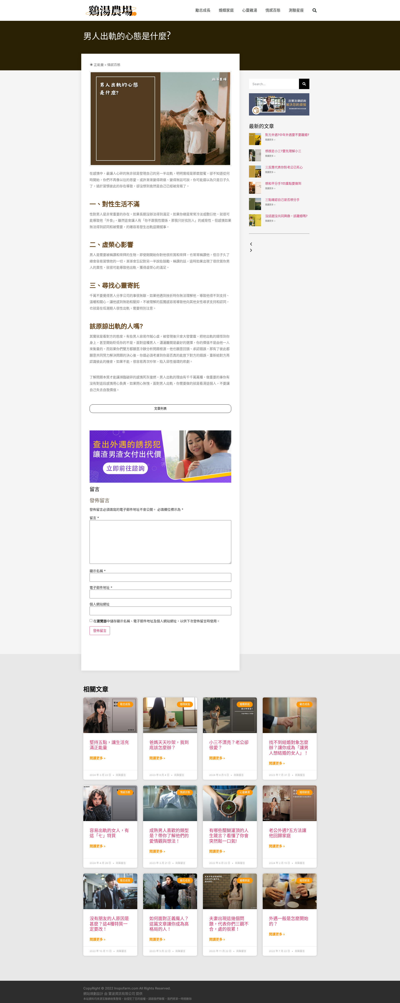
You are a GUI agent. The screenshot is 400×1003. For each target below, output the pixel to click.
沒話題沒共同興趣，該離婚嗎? (286, 216)
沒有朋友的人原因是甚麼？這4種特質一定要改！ (109, 923)
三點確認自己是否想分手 (282, 200)
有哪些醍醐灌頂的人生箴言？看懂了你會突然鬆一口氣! (229, 835)
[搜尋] (304, 84)
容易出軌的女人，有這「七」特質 (109, 833)
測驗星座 (296, 10)
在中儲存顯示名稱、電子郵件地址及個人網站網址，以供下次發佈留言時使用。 (156, 621)
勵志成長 (202, 10)
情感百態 (272, 10)
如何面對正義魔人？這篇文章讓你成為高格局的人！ (169, 923)
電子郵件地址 (101, 587)
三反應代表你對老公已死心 (284, 167)
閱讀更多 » (270, 139)
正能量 (99, 64)
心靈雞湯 (249, 10)
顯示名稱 (98, 571)
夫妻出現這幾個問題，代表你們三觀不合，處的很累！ (229, 923)
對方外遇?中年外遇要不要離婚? (287, 135)
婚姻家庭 (226, 10)
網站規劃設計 (93, 994)
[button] (314, 10)
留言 (94, 518)
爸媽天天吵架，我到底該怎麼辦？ (169, 745)
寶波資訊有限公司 (121, 994)
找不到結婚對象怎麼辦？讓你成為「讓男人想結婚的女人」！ (288, 747)
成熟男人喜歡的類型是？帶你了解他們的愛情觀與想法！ (169, 835)
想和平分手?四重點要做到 (283, 183)
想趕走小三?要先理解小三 (283, 151)
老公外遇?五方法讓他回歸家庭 (287, 833)
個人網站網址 (100, 604)
